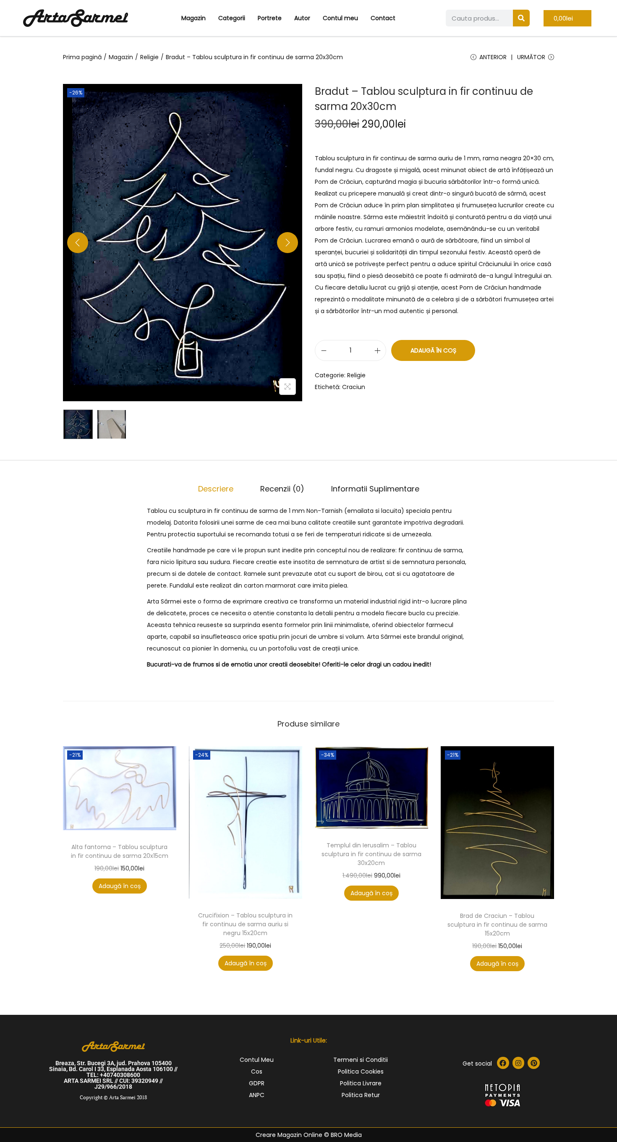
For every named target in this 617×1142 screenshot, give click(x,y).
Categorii (231, 18)
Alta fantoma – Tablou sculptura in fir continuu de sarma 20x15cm (119, 851)
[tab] (215, 489)
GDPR (256, 1083)
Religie (149, 57)
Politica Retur (361, 1095)
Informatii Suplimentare (375, 488)
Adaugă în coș (433, 350)
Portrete (270, 18)
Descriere (215, 488)
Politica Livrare (361, 1083)
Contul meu (340, 18)
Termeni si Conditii (360, 1060)
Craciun (353, 387)
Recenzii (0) (282, 488)
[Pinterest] (534, 1063)
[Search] (521, 18)
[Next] (287, 242)
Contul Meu (257, 1060)
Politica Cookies (361, 1071)
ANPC (256, 1095)
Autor (302, 18)
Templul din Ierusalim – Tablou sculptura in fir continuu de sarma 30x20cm (371, 854)
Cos (256, 1071)
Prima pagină (82, 57)
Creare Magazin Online (289, 1135)
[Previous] (77, 242)
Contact (383, 18)
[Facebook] (503, 1063)
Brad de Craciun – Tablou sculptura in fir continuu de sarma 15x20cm (497, 925)
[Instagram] (518, 1063)
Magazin (193, 18)
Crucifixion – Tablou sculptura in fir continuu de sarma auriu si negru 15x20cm (245, 924)
